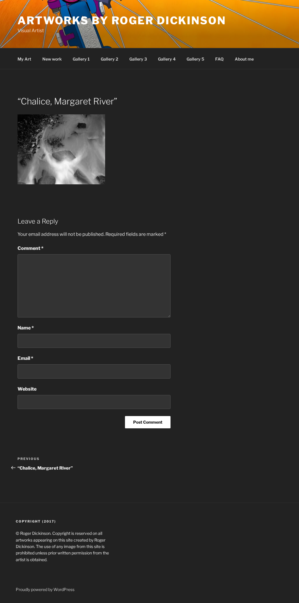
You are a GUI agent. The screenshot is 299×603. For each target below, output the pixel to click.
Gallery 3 (138, 58)
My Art (24, 58)
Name (26, 328)
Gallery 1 (81, 58)
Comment (31, 248)
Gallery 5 (195, 58)
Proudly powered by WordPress (45, 589)
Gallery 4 (166, 58)
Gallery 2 (109, 58)
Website (27, 389)
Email (25, 358)
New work (52, 58)
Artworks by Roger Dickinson (122, 20)
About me (244, 58)
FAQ (219, 58)
